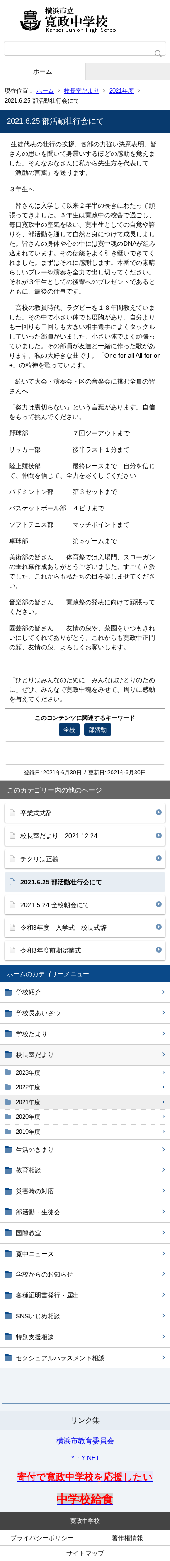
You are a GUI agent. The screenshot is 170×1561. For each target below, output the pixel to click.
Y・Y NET (85, 1457)
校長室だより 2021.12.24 (58, 835)
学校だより (32, 1033)
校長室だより (81, 90)
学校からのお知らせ (44, 1274)
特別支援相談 (35, 1337)
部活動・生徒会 (38, 1212)
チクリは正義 (39, 859)
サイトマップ (85, 1553)
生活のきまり (35, 1149)
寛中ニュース (35, 1253)
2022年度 (28, 1087)
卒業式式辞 (36, 813)
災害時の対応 (35, 1191)
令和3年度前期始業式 (50, 950)
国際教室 (28, 1233)
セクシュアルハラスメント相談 (60, 1358)
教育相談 (28, 1170)
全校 (69, 729)
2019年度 (28, 1131)
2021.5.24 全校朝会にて (54, 904)
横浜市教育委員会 (85, 1441)
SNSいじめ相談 (38, 1316)
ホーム (42, 71)
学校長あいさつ (38, 1013)
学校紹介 (28, 992)
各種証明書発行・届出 (47, 1295)
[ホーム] (85, 20)
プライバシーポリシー (42, 1537)
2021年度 (121, 90)
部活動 (98, 729)
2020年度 (28, 1116)
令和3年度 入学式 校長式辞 (63, 927)
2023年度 (28, 1072)
